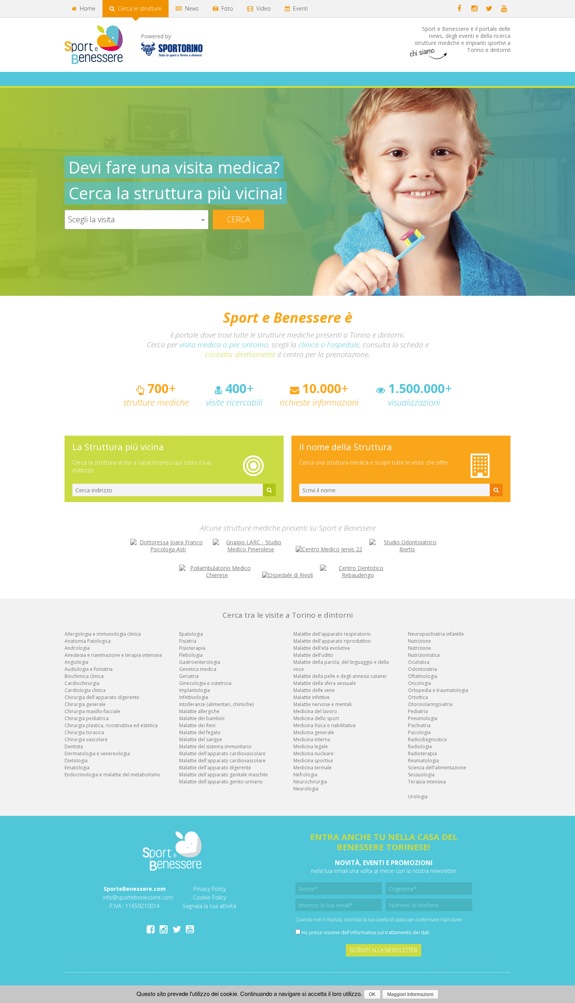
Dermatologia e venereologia (97, 753)
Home (86, 8)
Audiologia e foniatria (89, 669)
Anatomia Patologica (88, 641)
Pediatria (418, 711)
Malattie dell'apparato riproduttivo (332, 641)
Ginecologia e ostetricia (205, 683)
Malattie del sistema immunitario (215, 746)
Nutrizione (419, 641)
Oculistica (418, 662)
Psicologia (419, 732)
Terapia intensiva (427, 781)
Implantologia (194, 690)
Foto (226, 8)
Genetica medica (197, 669)
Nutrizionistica (424, 655)
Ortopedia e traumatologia (438, 690)
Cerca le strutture (139, 8)
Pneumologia (422, 718)
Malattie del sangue (200, 739)
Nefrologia (305, 774)
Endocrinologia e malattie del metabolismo (112, 774)
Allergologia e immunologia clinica (103, 634)
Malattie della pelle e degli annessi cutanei (339, 676)
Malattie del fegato (200, 732)
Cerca (238, 219)
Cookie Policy (209, 897)
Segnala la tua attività (209, 906)
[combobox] (136, 219)
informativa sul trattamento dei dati (389, 932)
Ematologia (77, 767)
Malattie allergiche (199, 711)
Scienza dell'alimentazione (437, 767)
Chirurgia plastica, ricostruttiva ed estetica (111, 725)
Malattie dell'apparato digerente (215, 767)
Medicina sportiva (313, 760)
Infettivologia (193, 697)
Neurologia (305, 788)
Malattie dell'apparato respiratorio (332, 634)
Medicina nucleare (313, 753)
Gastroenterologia (199, 662)
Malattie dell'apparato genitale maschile (223, 774)
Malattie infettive (311, 697)
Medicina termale (312, 767)
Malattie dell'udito (313, 655)
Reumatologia (423, 760)
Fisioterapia (192, 648)
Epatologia (191, 634)
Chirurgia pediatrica (87, 718)
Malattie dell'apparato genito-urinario (221, 781)
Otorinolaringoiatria (430, 704)
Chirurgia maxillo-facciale (92, 711)
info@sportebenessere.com (138, 897)
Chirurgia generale (85, 704)
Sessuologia (421, 774)
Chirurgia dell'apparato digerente (102, 697)
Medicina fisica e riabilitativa (324, 725)
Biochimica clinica (84, 676)
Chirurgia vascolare (86, 739)
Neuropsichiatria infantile (436, 634)
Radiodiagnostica (427, 739)
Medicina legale (310, 746)
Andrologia (77, 648)
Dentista (74, 746)
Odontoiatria (422, 669)
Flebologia (191, 655)
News (191, 8)
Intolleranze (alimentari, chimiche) (216, 704)
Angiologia (76, 662)
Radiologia (420, 746)
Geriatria (189, 676)
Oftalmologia (422, 676)
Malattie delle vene (314, 690)
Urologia (418, 796)
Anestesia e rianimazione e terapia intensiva (113, 655)
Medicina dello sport (316, 718)
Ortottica (418, 697)
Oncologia (419, 683)
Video (263, 8)
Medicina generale (313, 732)
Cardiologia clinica (85, 690)
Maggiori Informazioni (410, 994)
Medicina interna (311, 739)
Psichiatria (419, 725)
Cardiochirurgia (82, 683)
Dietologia (76, 760)
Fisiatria (187, 641)
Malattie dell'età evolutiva (321, 648)
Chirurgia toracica (84, 732)
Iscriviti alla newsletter (383, 950)
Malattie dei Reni (197, 725)
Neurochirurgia (310, 781)
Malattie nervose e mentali (322, 704)
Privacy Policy (209, 888)
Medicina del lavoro (315, 711)
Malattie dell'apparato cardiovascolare (222, 753)
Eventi (299, 8)
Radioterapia (422, 753)
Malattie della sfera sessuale (324, 683)
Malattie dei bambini (202, 718)
